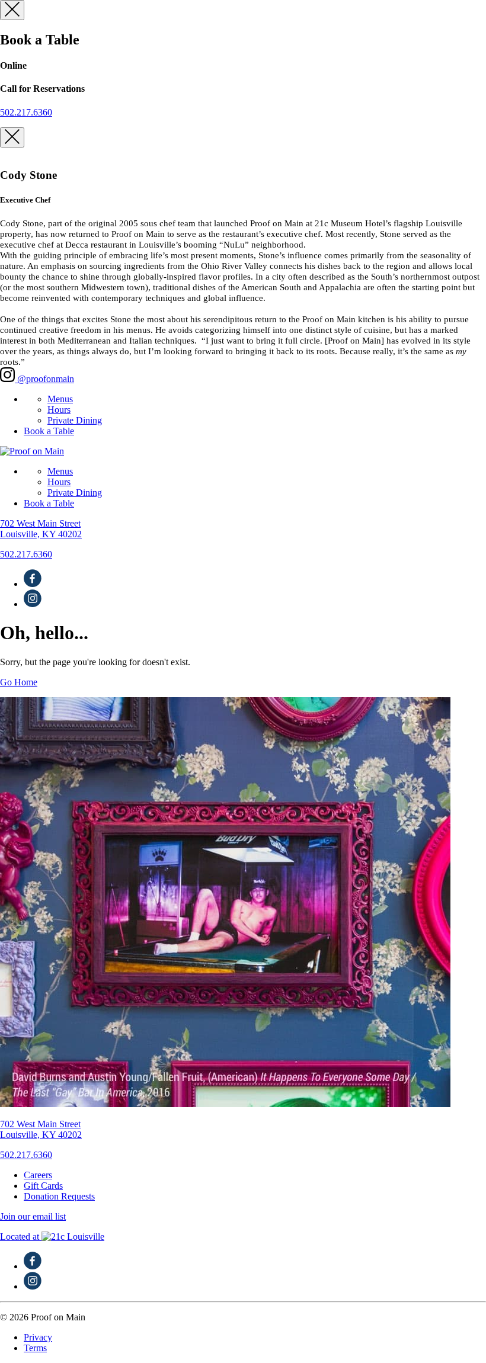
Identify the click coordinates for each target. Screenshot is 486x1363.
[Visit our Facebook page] (32, 584)
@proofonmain (44, 379)
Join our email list (33, 1216)
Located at (52, 1236)
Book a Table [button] (49, 431)
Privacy (38, 1337)
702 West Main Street (41, 528)
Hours (59, 410)
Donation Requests (59, 1196)
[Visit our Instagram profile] (32, 604)
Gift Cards (43, 1186)
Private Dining (74, 420)
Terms (35, 1348)
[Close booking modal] (12, 10)
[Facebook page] (32, 1266)
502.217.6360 (26, 112)
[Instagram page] (32, 1286)
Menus (60, 399)
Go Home (18, 682)
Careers (38, 1175)
